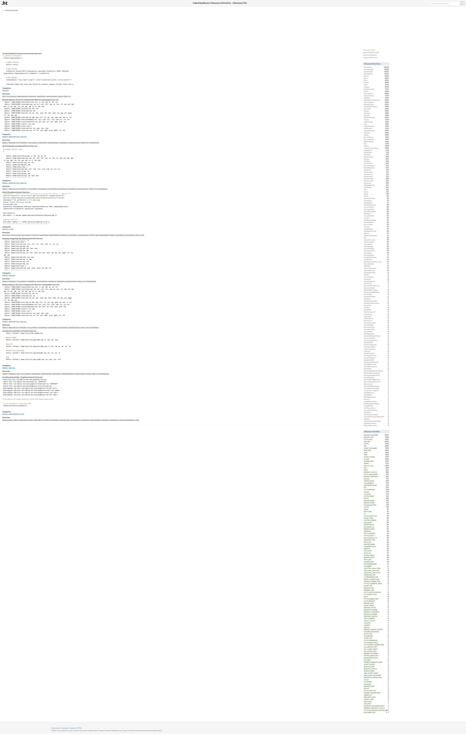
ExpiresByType (376, 104)
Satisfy (137, 235)
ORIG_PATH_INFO (376, 697)
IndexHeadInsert (11, 10)
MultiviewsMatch (376, 347)
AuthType (376, 161)
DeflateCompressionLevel (376, 262)
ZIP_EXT (376, 688)
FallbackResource (376, 205)
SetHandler (376, 187)
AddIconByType (14, 136)
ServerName (376, 244)
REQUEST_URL (376, 588)
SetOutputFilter (376, 126)
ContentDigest (376, 277)
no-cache (376, 494)
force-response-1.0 (376, 538)
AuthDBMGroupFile (376, 366)
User (376, 124)
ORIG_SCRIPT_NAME (376, 673)
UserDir (376, 275)
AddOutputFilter (376, 185)
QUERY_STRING (376, 457)
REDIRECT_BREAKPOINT (376, 693)
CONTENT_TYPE (376, 540)
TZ (376, 514)
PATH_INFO (376, 551)
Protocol (376, 218)
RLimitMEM (376, 395)
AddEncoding (376, 122)
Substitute (376, 279)
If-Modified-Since (376, 546)
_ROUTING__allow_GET (376, 570)
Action (376, 192)
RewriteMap (376, 294)
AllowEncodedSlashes (376, 362)
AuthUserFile (376, 163)
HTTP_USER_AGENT (376, 474)
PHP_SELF (376, 660)
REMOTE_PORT (376, 686)
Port (69, 96)
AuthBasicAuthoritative (376, 303)
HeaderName (42, 142)
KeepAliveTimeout (376, 423)
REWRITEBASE (376, 525)
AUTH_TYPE (376, 634)
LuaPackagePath (376, 349)
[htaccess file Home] (5, 3)
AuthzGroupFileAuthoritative (376, 371)
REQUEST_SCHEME (376, 614)
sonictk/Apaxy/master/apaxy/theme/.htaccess (19, 146)
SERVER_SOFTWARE (376, 653)
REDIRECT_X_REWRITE (376, 612)
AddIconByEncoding (26, 420)
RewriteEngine (121, 235)
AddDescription (7, 420)
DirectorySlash (376, 209)
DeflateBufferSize (376, 397)
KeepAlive (376, 214)
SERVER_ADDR (376, 481)
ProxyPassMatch (376, 338)
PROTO (376, 498)
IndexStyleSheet (51, 96)
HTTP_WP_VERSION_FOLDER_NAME (376, 710)
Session (376, 159)
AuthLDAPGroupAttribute (376, 421)
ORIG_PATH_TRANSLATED (376, 677)
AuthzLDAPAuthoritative (376, 336)
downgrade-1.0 (376, 527)
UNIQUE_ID (376, 695)
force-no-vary (376, 466)
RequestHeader (376, 131)
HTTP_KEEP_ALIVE (376, 594)
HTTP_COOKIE (376, 496)
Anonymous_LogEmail (376, 390)
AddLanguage (376, 246)
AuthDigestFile (376, 334)
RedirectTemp (376, 157)
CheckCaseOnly (376, 329)
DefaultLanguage (376, 211)
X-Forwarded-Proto (376, 516)
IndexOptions (41, 96)
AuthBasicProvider (376, 231)
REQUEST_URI (376, 437)
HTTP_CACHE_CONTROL (376, 592)
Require (376, 111)
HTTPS (376, 444)
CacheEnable (376, 406)
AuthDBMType (376, 393)
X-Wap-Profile (376, 518)
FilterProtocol (376, 174)
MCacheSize (376, 384)
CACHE (376, 507)
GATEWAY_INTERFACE (376, 632)
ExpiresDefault (376, 96)
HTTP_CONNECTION (376, 599)
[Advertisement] (233, 29)
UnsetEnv (376, 299)
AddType (48, 420)
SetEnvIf (376, 133)
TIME (376, 455)
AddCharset (376, 128)
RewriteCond (376, 72)
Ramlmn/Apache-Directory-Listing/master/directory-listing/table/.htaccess (30, 285)
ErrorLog (376, 399)
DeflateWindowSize (376, 425)
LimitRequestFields (376, 401)
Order (65, 96)
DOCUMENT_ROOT (376, 485)
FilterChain (376, 170)
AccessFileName (376, 358)
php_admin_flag (376, 327)
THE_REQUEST (376, 483)
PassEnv (376, 307)
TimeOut (376, 227)
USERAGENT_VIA (376, 575)
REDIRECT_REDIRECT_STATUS (376, 708)
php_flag (376, 115)
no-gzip (376, 459)
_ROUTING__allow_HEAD (376, 568)
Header (376, 82)
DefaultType (376, 283)
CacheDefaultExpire (376, 410)
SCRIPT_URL (376, 586)
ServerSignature (376, 165)
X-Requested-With (376, 505)
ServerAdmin (376, 331)
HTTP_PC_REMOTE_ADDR (376, 584)
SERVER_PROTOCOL (376, 658)
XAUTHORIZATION (376, 564)
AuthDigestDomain (376, 356)
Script (11, 229)
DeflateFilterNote (376, 297)
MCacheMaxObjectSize (376, 380)
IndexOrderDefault (68, 374)
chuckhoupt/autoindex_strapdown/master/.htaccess (22, 377)
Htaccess (5, 90)
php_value (376, 109)
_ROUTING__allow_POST (376, 573)
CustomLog (376, 314)
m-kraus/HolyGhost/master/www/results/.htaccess (22, 53)
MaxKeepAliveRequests (376, 373)
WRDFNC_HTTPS (376, 608)
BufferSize (376, 412)
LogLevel (376, 351)
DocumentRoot (376, 248)
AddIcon (5, 136)
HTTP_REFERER (376, 490)
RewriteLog (376, 321)
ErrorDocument (376, 89)
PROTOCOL (376, 701)
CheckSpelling (376, 255)
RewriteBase (376, 74)
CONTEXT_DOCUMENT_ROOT (376, 706)
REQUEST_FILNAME (376, 610)
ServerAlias (376, 369)
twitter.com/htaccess (370, 57)
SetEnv (376, 146)
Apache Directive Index (371, 52)
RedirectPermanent (376, 235)
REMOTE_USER (376, 529)
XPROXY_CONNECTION (376, 581)
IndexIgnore (32, 96)
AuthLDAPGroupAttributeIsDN (376, 417)
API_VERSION (376, 636)
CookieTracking (376, 353)
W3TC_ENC (376, 511)
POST (376, 470)
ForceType (35, 235)
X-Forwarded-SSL (376, 691)
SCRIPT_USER (376, 699)
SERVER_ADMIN (376, 544)
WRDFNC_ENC (376, 603)
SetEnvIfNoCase (376, 117)
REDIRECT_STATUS (376, 472)
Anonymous (376, 200)
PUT (376, 487)
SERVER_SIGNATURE (376, 656)
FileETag (376, 113)
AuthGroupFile (376, 181)
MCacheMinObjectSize (376, 375)
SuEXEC (376, 419)
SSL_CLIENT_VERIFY (376, 649)
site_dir (376, 680)
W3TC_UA (376, 553)
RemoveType (376, 224)
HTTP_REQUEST (376, 601)
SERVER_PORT (376, 461)
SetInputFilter (376, 342)
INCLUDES (376, 450)
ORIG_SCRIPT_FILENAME (376, 675)
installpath (376, 684)
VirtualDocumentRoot (376, 148)
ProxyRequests (376, 377)
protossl (376, 479)
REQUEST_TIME (376, 667)
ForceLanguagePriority (376, 292)
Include (376, 120)
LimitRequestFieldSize (376, 404)
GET (376, 468)
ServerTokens (376, 137)
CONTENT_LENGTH (376, 616)
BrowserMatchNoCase (376, 286)
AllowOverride (376, 179)
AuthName (376, 155)
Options (60, 96)
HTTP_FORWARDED (376, 640)
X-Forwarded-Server (376, 642)
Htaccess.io (55, 728)
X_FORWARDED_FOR (376, 577)
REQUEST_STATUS (376, 669)
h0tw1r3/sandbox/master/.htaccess (16, 192)
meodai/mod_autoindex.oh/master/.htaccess (19, 331)
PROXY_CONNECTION (376, 579)
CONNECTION (376, 562)
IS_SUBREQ (376, 566)
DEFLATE (376, 442)
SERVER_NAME (376, 501)
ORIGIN (376, 463)
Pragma (376, 492)
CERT (376, 597)
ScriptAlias (376, 310)
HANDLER (376, 531)
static (376, 452)
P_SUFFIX (376, 623)
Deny (4, 96)
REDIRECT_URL (376, 590)
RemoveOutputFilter (376, 340)
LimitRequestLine (376, 408)
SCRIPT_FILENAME (376, 448)
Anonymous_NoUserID (376, 388)
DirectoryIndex (16, 235)
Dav (376, 238)
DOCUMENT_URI (375, 712)
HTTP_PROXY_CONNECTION (376, 645)
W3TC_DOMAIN (376, 618)
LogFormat (376, 316)
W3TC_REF (376, 559)
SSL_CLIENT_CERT (376, 651)
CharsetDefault (376, 264)
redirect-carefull (376, 621)
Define (376, 196)
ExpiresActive (376, 93)
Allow (4, 235)
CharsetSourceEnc (376, 268)
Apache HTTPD (75, 728)
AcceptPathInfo (376, 216)
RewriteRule (130, 235)
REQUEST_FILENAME (376, 435)
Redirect (112, 235)
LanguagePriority (376, 273)
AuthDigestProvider (376, 301)
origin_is (376, 627)
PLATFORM (376, 682)
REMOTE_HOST (376, 557)
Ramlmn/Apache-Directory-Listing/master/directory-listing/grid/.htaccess (30, 100)
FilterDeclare (376, 176)
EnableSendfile (376, 360)
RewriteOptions (376, 168)
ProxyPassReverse (376, 345)
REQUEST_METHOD (376, 476)
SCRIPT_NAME (376, 605)
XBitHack (376, 266)
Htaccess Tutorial (369, 50)
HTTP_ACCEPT (376, 535)
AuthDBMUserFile (376, 364)
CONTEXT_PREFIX (376, 520)
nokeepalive (376, 522)
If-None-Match (376, 555)
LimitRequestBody (376, 220)
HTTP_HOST (376, 439)
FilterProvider (376, 172)
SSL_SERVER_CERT (376, 647)
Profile (376, 509)
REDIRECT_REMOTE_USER (376, 662)
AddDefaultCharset (376, 107)
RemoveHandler (376, 198)
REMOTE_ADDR (376, 503)
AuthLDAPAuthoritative (376, 386)
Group (376, 194)
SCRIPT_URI (376, 638)
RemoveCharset (376, 288)
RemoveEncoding (376, 323)
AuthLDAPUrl (376, 318)
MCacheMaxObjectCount (376, 382)
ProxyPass (376, 305)
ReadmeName (94, 142)
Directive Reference (370, 55)
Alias (376, 190)
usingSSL (376, 625)
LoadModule (376, 259)
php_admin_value (376, 240)
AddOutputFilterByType (376, 100)
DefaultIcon (24, 142)
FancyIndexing (11, 96)
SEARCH (376, 549)
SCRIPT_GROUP (376, 664)
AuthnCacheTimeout (376, 414)
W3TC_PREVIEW (376, 533)
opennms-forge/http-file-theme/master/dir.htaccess (22, 238)
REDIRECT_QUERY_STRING (376, 629)
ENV (376, 446)
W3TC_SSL (376, 542)
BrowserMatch (376, 139)
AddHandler (376, 152)
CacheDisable (376, 325)
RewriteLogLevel (376, 312)
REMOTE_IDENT (376, 671)
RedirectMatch (376, 141)
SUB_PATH (376, 704)
